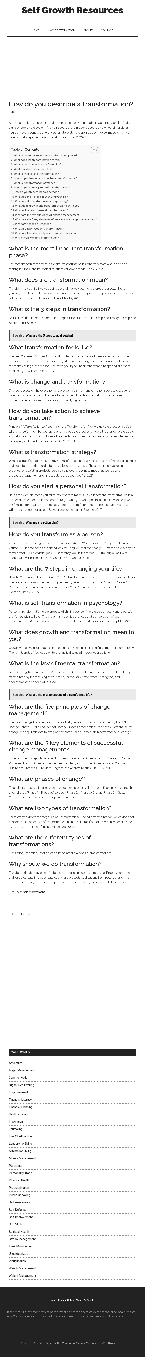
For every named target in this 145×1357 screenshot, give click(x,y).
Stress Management (22, 1239)
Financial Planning (20, 1107)
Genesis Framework (88, 1343)
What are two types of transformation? (39, 228)
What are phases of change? (33, 224)
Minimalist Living (20, 1151)
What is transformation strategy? (34, 183)
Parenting (15, 1165)
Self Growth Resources (72, 10)
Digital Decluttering (21, 1085)
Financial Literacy (20, 1099)
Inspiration (16, 1121)
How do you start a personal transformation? (42, 187)
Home (53, 1300)
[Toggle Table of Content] (92, 150)
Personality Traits (20, 1173)
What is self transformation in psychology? (42, 201)
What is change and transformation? (36, 173)
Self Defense (18, 1209)
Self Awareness (19, 1202)
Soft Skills (16, 1224)
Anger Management (22, 1070)
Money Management (22, 1158)
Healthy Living (18, 1114)
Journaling (15, 1129)
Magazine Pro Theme (58, 1343)
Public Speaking (19, 1195)
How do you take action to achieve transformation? (46, 178)
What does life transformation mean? (37, 160)
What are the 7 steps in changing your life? (41, 196)
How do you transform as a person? (36, 192)
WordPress (108, 1343)
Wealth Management (22, 1268)
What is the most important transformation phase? (45, 155)
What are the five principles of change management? (47, 215)
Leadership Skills (20, 1143)
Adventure (15, 1063)
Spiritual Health (19, 1231)
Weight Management (22, 1275)
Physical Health (19, 1180)
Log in (121, 1343)
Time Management (21, 1246)
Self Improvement (34, 891)
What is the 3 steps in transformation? (37, 164)
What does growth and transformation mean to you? (48, 205)
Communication (19, 1077)
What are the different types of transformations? (45, 233)
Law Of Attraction (20, 1136)
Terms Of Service (85, 1300)
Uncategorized (18, 1253)
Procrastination (19, 1187)
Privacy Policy (66, 1300)
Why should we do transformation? (37, 237)
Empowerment (18, 1092)
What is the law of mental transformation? (41, 210)
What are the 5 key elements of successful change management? (56, 219)
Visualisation (17, 1261)
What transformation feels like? (33, 169)
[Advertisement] (72, 65)
